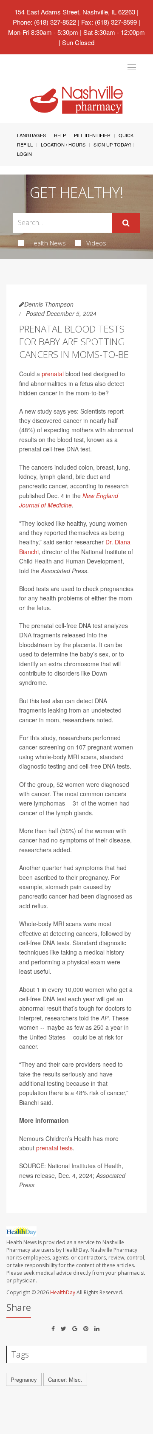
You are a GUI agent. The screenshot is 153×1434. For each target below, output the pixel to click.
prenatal (53, 373)
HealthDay (62, 1292)
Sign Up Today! (112, 144)
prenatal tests (54, 1148)
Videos (96, 243)
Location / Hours (63, 144)
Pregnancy (24, 1379)
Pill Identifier (92, 135)
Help (60, 135)
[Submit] (126, 223)
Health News (47, 243)
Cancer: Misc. (65, 1379)
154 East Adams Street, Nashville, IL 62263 (74, 11)
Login (24, 153)
